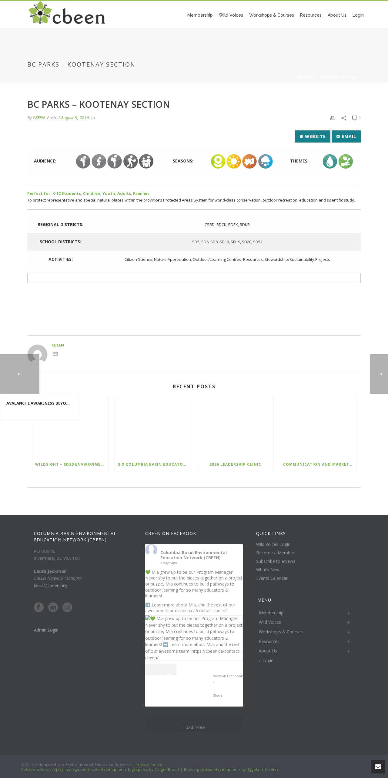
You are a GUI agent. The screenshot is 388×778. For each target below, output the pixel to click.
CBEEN (39, 117)
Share (217, 695)
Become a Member (275, 553)
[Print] (332, 117)
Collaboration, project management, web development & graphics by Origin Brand (100, 769)
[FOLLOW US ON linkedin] (53, 607)
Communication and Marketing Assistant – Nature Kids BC (319, 464)
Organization (278, 77)
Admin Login (46, 630)
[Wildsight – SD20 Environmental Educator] (70, 426)
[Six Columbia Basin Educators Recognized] (153, 426)
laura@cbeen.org (50, 585)
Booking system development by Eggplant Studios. (232, 769)
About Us (337, 15)
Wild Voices (231, 15)
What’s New (267, 570)
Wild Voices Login (273, 544)
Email (348, 136)
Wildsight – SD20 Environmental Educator (71, 464)
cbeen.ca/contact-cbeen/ (202, 610)
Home (254, 77)
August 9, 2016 (75, 117)
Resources (311, 15)
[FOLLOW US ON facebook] (39, 607)
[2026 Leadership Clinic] (235, 426)
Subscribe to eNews (275, 561)
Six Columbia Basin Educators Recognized (154, 464)
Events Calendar (272, 578)
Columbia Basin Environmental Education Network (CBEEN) (193, 555)
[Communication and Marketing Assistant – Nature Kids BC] (318, 426)
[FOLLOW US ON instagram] (67, 607)
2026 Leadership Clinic (235, 464)
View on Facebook (228, 676)
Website (314, 136)
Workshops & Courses (271, 15)
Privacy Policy (148, 764)
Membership (200, 15)
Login (358, 15)
